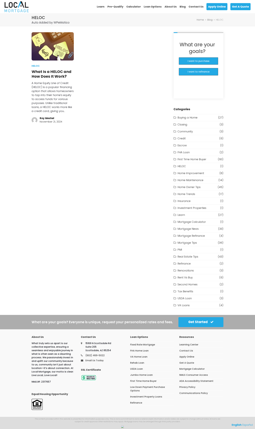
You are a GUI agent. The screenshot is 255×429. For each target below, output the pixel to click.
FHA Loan (184, 152)
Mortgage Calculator (192, 222)
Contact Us (186, 350)
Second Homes (187, 284)
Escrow (182, 145)
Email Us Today (94, 360)
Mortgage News (188, 229)
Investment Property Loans (146, 396)
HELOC (36, 66)
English (237, 425)
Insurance (184, 201)
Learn (181, 215)
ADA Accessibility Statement (196, 381)
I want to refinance (199, 71)
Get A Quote (186, 363)
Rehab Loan (137, 363)
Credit (182, 138)
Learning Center (188, 344)
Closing (182, 124)
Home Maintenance (190, 180)
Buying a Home (187, 117)
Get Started (198, 322)
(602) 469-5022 (95, 355)
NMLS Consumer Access (193, 375)
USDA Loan (185, 298)
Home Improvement (191, 173)
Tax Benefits (185, 291)
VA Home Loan (138, 356)
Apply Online (186, 356)
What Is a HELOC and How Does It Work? (51, 74)
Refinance (184, 263)
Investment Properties (192, 208)
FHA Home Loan (139, 350)
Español (247, 425)
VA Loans (184, 305)
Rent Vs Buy (185, 277)
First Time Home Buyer (192, 159)
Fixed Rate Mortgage (142, 344)
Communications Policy (193, 393)
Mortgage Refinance (191, 236)
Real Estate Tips (188, 256)
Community (185, 131)
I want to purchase (198, 61)
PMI (180, 249)
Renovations (186, 270)
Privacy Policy (187, 387)
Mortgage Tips (187, 243)
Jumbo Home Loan (141, 375)
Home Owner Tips (189, 187)
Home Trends (186, 194)
